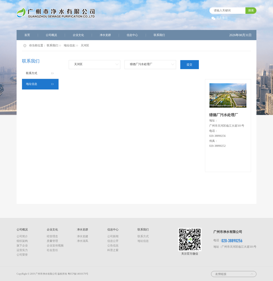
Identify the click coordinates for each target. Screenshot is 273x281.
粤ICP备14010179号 (78, 273)
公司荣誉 (22, 254)
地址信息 (69, 45)
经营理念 (52, 236)
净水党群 (105, 35)
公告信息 (113, 245)
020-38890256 (217, 135)
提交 (189, 64)
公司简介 (22, 236)
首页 (27, 35)
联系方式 (31, 73)
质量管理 (52, 240)
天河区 (85, 45)
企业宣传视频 (55, 245)
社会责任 (52, 250)
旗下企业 (22, 245)
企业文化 (78, 35)
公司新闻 (113, 236)
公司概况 (51, 35)
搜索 (251, 10)
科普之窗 (113, 250)
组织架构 (22, 240)
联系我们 (159, 35)
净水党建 (82, 236)
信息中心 (132, 35)
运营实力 (22, 250)
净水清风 (82, 240)
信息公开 (113, 240)
